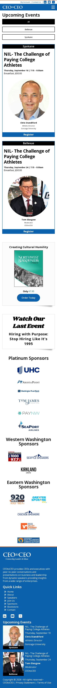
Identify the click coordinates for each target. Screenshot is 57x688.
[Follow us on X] (53, 2)
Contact (11, 609)
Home (10, 591)
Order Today (28, 297)
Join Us (11, 600)
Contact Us (36, 2)
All (29, 21)
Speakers (12, 597)
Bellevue (28, 29)
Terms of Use (44, 682)
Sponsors (12, 603)
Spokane (29, 37)
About (10, 594)
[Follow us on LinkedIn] (45, 2)
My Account (25, 2)
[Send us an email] (49, 2)
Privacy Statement (25, 682)
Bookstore (12, 606)
